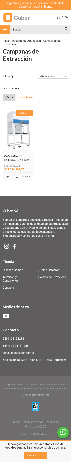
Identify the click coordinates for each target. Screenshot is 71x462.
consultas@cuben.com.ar (18, 353)
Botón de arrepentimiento (35, 395)
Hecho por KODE (35, 426)
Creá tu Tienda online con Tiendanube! (35, 422)
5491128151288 (13, 338)
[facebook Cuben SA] (14, 246)
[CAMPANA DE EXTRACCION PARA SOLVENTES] (8, 177)
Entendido (35, 455)
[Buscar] (66, 29)
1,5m (7, 97)
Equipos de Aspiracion (26, 40)
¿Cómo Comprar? (49, 270)
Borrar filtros (25, 97)
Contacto (8, 287)
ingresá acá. (61, 388)
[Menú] (5, 29)
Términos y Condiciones (11, 278)
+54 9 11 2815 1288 (16, 345)
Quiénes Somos (13, 270)
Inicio (6, 40)
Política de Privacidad (52, 277)
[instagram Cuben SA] (6, 246)
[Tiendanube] (35, 434)
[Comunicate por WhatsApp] (63, 432)
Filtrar (7, 76)
